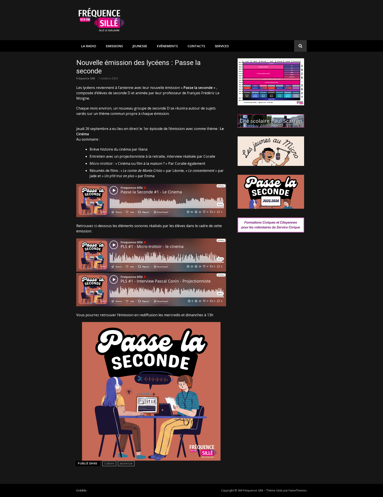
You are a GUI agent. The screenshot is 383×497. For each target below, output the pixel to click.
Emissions (114, 46)
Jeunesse (140, 46)
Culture (109, 463)
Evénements (167, 46)
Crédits (81, 490)
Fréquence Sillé (85, 78)
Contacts (196, 46)
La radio (88, 46)
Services (222, 46)
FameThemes (298, 490)
